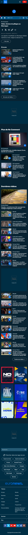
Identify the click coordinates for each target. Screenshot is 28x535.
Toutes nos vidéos (19, 359)
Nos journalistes (5, 508)
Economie (15, 326)
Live (25, 1)
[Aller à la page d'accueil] (5, 2)
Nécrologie (9, 473)
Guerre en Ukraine (19, 459)
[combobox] (14, 449)
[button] (8, 97)
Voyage (3, 501)
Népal (15, 469)
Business (3, 495)
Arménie (15, 333)
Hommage (19, 473)
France (8, 462)
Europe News (4, 205)
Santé (16, 498)
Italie (23, 469)
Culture (17, 501)
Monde (14, 211)
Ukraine (14, 476)
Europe (3, 492)
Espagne (22, 466)
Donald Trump (18, 462)
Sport (14, 308)
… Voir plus (6, 41)
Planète (17, 495)
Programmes (18, 504)
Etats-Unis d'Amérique (9, 466)
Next (2, 498)
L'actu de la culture (17, 221)
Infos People (7, 469)
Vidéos (2, 504)
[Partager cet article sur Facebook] (2, 30)
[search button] (25, 449)
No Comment (4, 148)
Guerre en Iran (7, 459)
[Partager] (9, 30)
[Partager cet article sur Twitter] (5, 30)
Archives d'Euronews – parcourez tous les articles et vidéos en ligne (20, 509)
